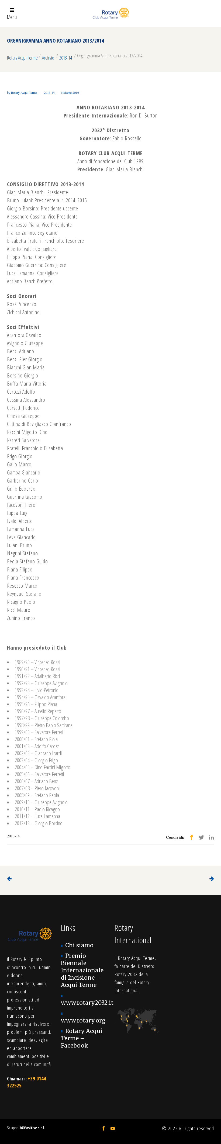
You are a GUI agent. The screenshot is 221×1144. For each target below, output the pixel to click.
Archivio (48, 57)
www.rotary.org (83, 1020)
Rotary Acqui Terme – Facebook (81, 1038)
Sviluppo (26, 1127)
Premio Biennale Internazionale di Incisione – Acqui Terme (82, 970)
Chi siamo (79, 945)
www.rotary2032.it (87, 1002)
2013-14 (65, 57)
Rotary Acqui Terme (22, 57)
